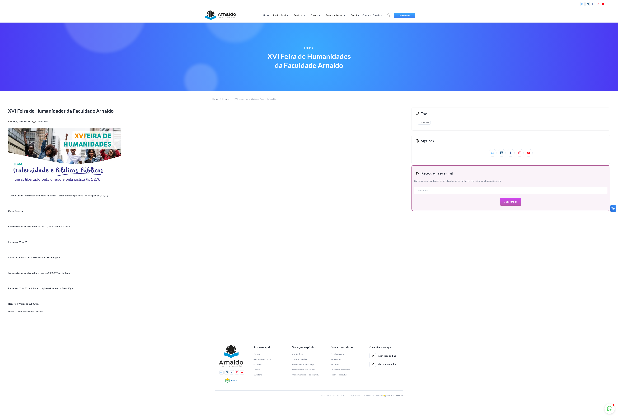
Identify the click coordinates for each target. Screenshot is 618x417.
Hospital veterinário (300, 359)
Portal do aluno (337, 354)
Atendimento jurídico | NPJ (303, 369)
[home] (220, 15)
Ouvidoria (377, 15)
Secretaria (335, 364)
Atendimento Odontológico (304, 364)
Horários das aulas (339, 375)
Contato (366, 15)
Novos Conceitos (396, 396)
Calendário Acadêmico (340, 369)
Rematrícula (336, 359)
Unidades (257, 364)
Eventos (225, 99)
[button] (280, 15)
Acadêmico (424, 123)
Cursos (256, 354)
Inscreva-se (404, 15)
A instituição (297, 354)
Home (266, 15)
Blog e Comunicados (262, 359)
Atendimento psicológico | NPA (305, 375)
